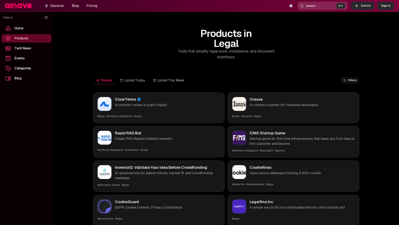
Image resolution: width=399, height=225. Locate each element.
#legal (101, 116)
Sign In (385, 6)
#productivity (105, 218)
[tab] (104, 81)
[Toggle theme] (291, 5)
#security (246, 116)
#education (132, 150)
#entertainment (255, 184)
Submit (366, 6)
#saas (138, 116)
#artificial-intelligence (119, 116)
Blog (75, 6)
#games (280, 150)
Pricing (91, 6)
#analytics (238, 184)
